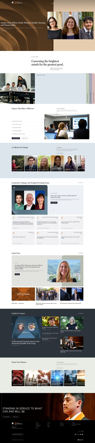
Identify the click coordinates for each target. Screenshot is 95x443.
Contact (68, 1)
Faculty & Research (72, 3)
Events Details (54, 202)
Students (60, 3)
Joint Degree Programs (16, 130)
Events (82, 3)
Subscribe (78, 1)
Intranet (82, 1)
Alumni (77, 3)
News (79, 3)
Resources (48, 422)
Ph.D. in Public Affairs (16, 127)
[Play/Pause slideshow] (5, 48)
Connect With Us (24, 138)
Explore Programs (16, 138)
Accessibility (73, 422)
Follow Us (74, 1)
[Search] (81, 1)
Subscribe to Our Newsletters (17, 434)
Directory (71, 1)
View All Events (80, 182)
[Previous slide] (2, 48)
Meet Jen (17, 274)
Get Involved (61, 425)
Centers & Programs (65, 3)
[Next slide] (7, 48)
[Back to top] (82, 431)
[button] (15, 174)
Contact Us (61, 422)
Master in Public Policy (17, 124)
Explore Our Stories (60, 153)
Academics (52, 3)
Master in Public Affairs (17, 121)
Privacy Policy (74, 425)
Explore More (80, 313)
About (65, 1)
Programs (37, 422)
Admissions (56, 3)
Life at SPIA (37, 426)
